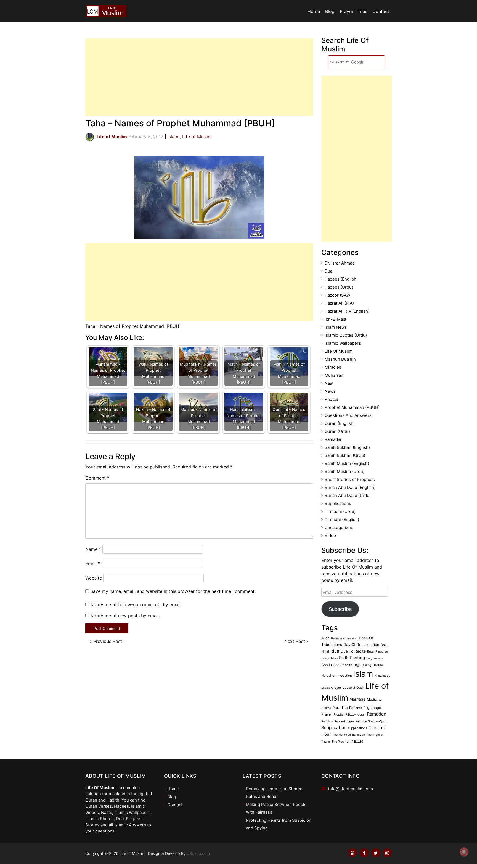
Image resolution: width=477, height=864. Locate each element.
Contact (380, 11)
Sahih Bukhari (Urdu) (345, 455)
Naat (329, 383)
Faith (344, 657)
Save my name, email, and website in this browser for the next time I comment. (173, 591)
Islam (173, 136)
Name (93, 549)
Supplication (333, 727)
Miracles (333, 367)
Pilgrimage (372, 707)
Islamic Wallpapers (343, 343)
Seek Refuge (356, 721)
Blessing (351, 638)
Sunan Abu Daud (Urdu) (348, 495)
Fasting (357, 657)
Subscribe (340, 609)
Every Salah (329, 658)
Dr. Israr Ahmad (340, 263)
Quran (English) (340, 423)
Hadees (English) (341, 279)
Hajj (356, 665)
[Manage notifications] (464, 851)
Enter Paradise (377, 651)
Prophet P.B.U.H (344, 714)
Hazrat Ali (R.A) (339, 303)
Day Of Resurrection (361, 644)
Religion (327, 721)
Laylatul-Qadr (353, 688)
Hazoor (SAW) (338, 295)
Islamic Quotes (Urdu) (346, 335)
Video (330, 535)
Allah (325, 638)
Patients (355, 708)
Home (314, 11)
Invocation (344, 675)
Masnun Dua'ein (340, 359)
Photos (331, 399)
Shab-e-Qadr (377, 721)
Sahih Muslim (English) (347, 463)
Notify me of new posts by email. (125, 615)
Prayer (326, 714)
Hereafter (328, 675)
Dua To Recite (353, 651)
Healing (366, 665)
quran (361, 714)
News (330, 391)
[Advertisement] (199, 77)
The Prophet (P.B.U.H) (347, 741)
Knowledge (382, 675)
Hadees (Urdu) (339, 287)
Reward (339, 721)
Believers (337, 638)
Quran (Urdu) (337, 431)
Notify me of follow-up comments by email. (136, 604)
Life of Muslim (197, 136)
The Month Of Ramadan (348, 735)
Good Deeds (331, 665)
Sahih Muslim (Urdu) (344, 471)
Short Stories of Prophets (350, 479)
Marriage (357, 699)
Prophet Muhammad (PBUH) (352, 407)
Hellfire (378, 665)
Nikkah (326, 708)
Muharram (334, 375)
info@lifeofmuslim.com (350, 788)
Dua (328, 271)
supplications (357, 728)
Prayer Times (353, 11)
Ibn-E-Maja (335, 319)
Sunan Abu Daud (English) (350, 487)
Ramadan (334, 439)
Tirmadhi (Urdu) (340, 511)
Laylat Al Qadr (331, 688)
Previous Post (107, 641)
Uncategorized (339, 527)
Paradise (340, 707)
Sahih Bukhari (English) (347, 447)
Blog (330, 11)
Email (92, 563)
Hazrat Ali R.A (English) (347, 311)
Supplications (338, 503)
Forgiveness (374, 658)
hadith (347, 665)
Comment (97, 478)
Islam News (336, 327)
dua (335, 651)
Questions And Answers (348, 415)
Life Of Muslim (339, 351)
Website (93, 578)
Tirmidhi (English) (342, 519)
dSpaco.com (198, 853)
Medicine (374, 699)
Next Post (294, 641)
